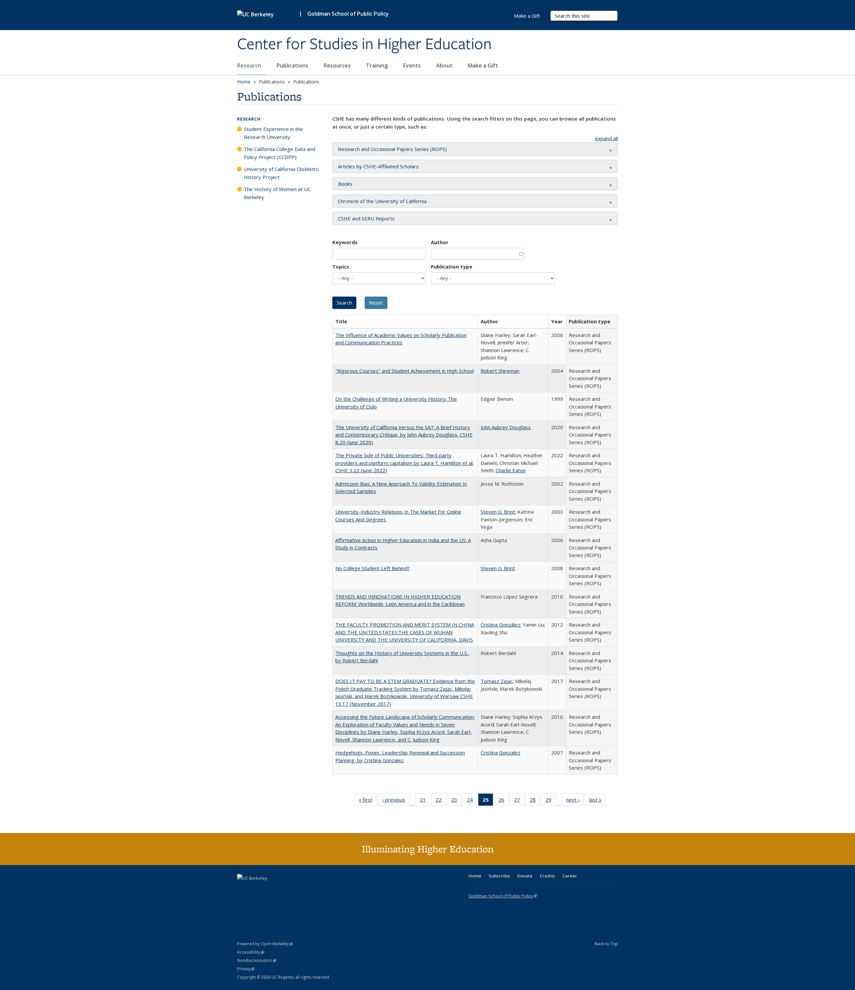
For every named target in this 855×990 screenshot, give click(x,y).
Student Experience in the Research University (273, 133)
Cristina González (500, 624)
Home (243, 81)
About (445, 65)
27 (519, 801)
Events (412, 65)
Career (569, 876)
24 (472, 801)
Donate (524, 876)
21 (425, 801)
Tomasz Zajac (497, 681)
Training (377, 65)
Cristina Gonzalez (500, 752)
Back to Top (606, 944)
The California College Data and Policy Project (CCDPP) (279, 153)
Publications (293, 65)
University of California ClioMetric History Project (281, 173)
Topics (340, 266)
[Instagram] (282, 889)
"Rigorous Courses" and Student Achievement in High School (404, 370)
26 (503, 801)
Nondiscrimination (256, 960)
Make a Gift (483, 65)
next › (575, 801)
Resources (338, 65)
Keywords (345, 242)
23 (456, 801)
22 (441, 801)
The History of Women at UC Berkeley (277, 193)
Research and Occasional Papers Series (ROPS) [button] (392, 149)
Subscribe (499, 876)
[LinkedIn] (256, 889)
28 (535, 801)
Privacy (245, 969)
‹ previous (395, 801)
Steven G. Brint (498, 511)
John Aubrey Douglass (506, 427)
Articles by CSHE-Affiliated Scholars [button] (378, 166)
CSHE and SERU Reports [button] (366, 218)
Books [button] (345, 183)
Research (250, 65)
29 (550, 801)
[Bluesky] (295, 889)
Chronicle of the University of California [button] (382, 201)
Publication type (451, 266)
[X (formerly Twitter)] (243, 889)
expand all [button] (606, 138)
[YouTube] (269, 889)
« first (368, 801)
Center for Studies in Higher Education (364, 44)
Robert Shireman (500, 370)
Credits (547, 876)
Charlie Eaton (511, 470)
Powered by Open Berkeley (265, 944)
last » (597, 801)
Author (440, 242)
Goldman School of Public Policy (348, 13)
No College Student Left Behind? (372, 568)
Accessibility (250, 952)
